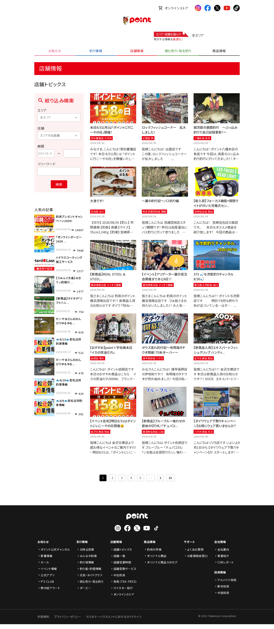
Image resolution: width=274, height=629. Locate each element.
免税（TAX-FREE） (125, 581)
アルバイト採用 (226, 580)
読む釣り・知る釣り (92, 581)
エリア (42, 110)
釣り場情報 (87, 562)
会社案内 (223, 549)
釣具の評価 (154, 549)
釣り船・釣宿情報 (91, 569)
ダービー (85, 588)
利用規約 (43, 617)
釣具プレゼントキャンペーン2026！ (69, 219)
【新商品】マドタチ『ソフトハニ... (69, 300)
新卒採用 (223, 586)
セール (45, 562)
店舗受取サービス (125, 569)
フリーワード (47, 163)
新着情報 (47, 556)
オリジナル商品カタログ (162, 562)
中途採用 (223, 593)
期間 (41, 146)
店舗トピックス (123, 549)
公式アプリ (48, 575)
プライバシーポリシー (67, 617)
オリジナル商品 (156, 556)
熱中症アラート (50, 588)
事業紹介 (223, 556)
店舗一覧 (119, 556)
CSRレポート (225, 562)
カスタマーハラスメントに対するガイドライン (114, 617)
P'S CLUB (47, 581)
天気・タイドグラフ (91, 575)
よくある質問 (195, 549)
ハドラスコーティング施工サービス (69, 259)
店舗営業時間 (122, 562)
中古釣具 (119, 575)
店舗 (41, 128)
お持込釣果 (87, 549)
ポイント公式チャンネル (55, 549)
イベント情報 (49, 569)
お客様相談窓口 (197, 556)
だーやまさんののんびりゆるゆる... (68, 321)
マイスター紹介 (123, 588)
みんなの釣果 (88, 556)
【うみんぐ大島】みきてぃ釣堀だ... (68, 280)
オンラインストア (176, 8)
